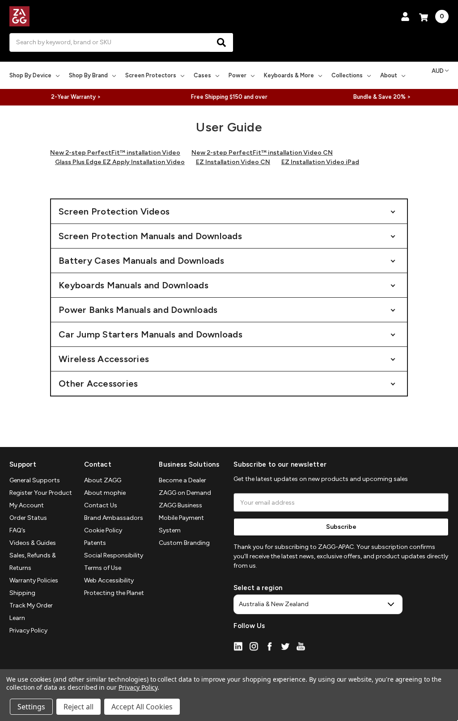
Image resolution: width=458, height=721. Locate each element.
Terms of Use (102, 568)
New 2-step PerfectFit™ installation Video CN (262, 152)
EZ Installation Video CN (233, 162)
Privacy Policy (28, 630)
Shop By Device (30, 75)
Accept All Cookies (142, 707)
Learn (17, 618)
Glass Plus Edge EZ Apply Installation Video (120, 162)
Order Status (28, 518)
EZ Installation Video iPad (320, 162)
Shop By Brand (88, 75)
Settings (31, 707)
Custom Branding (184, 543)
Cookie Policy (103, 530)
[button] (229, 211)
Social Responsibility (113, 555)
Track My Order (31, 605)
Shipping (22, 593)
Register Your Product (40, 493)
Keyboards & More (289, 75)
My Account (26, 505)
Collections (347, 75)
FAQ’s (17, 530)
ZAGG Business (180, 505)
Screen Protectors (150, 75)
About (388, 75)
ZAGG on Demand (185, 493)
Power (237, 75)
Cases (202, 75)
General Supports (34, 480)
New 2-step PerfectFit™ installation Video (115, 152)
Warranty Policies (33, 580)
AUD (438, 70)
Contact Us (100, 505)
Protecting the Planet (114, 593)
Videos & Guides (32, 543)
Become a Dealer (182, 480)
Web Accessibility (109, 580)
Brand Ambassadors (113, 518)
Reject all (78, 707)
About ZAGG (102, 480)
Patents (95, 543)
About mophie (105, 493)
